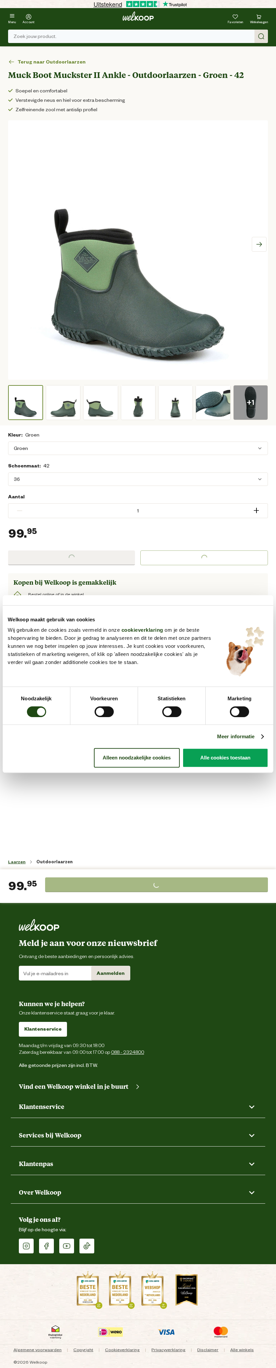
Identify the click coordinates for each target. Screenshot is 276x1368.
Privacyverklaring (168, 1349)
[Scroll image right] (259, 244)
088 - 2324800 (127, 1051)
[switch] (104, 711)
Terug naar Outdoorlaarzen (51, 62)
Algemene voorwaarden (37, 1349)
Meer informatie (236, 736)
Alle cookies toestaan (225, 757)
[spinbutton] (138, 510)
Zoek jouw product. (35, 36)
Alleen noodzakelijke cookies (137, 757)
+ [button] (256, 510)
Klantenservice (43, 1029)
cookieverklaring (142, 630)
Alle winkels (242, 1349)
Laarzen (17, 862)
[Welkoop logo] (138, 16)
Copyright (83, 1349)
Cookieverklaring (122, 1349)
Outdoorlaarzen (54, 862)
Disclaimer (207, 1349)
